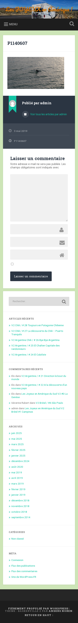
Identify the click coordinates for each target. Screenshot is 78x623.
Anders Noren (61, 610)
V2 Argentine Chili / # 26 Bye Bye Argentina (35, 339)
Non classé (17, 538)
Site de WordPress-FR (23, 576)
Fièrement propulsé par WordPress (38, 608)
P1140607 (17, 43)
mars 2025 (17, 444)
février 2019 (18, 489)
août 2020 (17, 466)
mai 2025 (16, 438)
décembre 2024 (20, 461)
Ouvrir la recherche (71, 24)
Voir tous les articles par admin (48, 114)
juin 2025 (16, 433)
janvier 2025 (18, 455)
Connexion (17, 560)
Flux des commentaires (24, 571)
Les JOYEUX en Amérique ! (39, 9)
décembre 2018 (20, 500)
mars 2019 (17, 483)
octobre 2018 (19, 511)
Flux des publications (23, 565)
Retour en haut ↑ (39, 615)
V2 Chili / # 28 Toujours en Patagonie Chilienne (37, 325)
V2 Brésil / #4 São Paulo (49, 402)
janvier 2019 (18, 494)
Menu (13, 24)
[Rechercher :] (39, 301)
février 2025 (18, 449)
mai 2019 (16, 472)
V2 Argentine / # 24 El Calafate (28, 354)
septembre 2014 (20, 517)
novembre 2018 (20, 506)
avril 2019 (17, 477)
